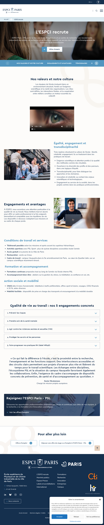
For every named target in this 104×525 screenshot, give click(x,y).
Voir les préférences (93, 517)
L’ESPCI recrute (18, 19)
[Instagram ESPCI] (15, 495)
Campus (60, 487)
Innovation (61, 481)
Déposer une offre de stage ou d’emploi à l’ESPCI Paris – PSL (63, 443)
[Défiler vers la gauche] (7, 63)
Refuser (76, 517)
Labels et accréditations (46, 484)
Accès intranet (23, 513)
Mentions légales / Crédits (37, 513)
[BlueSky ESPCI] (10, 495)
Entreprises (61, 484)
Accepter (59, 517)
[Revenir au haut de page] (97, 448)
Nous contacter (14, 501)
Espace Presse (42, 481)
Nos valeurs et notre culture (30, 63)
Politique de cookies (75, 521)
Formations (61, 474)
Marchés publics (43, 477)
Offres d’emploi (21, 443)
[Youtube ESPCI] (21, 495)
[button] (100, 500)
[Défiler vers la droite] (96, 63)
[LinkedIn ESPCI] (5, 495)
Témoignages (81, 63)
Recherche (61, 477)
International (42, 487)
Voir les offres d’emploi (19, 412)
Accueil (6, 19)
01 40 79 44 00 (11, 489)
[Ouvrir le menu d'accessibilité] (98, 2)
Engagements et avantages (59, 63)
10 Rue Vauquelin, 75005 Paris (16, 486)
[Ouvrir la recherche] (96, 11)
